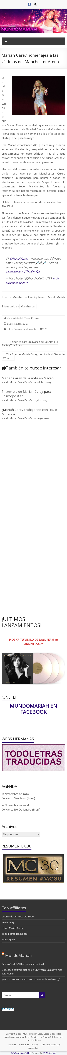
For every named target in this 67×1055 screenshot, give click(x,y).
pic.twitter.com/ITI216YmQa (23, 271)
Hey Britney (8, 922)
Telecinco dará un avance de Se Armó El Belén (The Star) (30, 343)
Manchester (28, 306)
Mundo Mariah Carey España (23, 318)
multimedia (29, 329)
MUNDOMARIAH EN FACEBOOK (33, 708)
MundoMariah (18, 955)
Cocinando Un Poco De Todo (18, 916)
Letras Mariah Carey (12, 928)
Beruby (34, 1044)
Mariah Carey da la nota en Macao (28, 378)
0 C (45, 329)
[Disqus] (33, 474)
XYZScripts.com (49, 1053)
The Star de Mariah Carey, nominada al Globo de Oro (33, 356)
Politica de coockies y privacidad (44, 1046)
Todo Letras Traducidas (15, 933)
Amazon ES (24, 1044)
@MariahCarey (19, 258)
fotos (10, 329)
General (18, 329)
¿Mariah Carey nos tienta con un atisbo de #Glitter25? (31, 979)
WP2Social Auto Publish (21, 1053)
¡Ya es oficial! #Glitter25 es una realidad (23, 964)
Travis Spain (8, 939)
